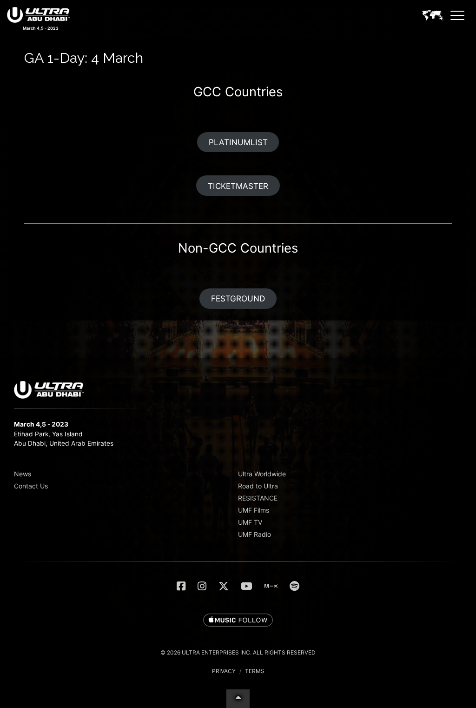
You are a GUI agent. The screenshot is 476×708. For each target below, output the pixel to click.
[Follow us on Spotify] (294, 586)
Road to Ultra (258, 486)
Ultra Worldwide (262, 474)
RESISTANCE (258, 498)
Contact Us (31, 486)
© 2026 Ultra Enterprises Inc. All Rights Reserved (238, 652)
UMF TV (250, 522)
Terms (254, 671)
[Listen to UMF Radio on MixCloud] (271, 586)
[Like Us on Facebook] (181, 586)
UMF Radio (254, 534)
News (22, 474)
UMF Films (253, 510)
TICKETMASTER (238, 186)
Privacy (224, 671)
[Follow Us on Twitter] (223, 586)
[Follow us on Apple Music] (238, 620)
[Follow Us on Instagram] (202, 586)
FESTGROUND (238, 298)
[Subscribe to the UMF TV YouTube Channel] (246, 586)
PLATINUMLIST (238, 142)
